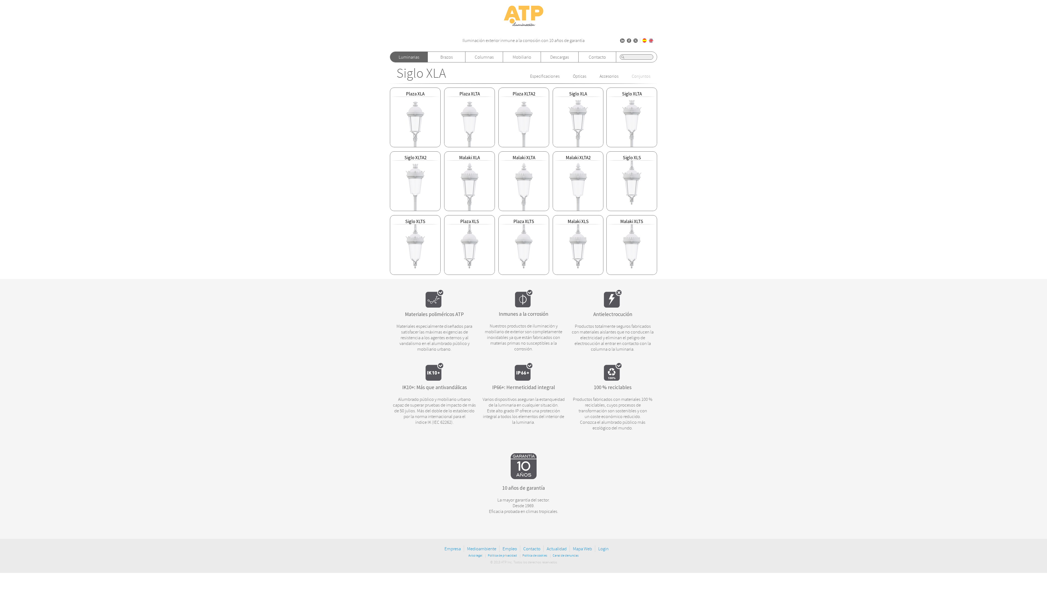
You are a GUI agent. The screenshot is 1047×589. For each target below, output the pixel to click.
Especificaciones (544, 76)
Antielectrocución (612, 314)
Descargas (559, 57)
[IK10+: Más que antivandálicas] (434, 379)
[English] (651, 40)
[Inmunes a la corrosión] (523, 306)
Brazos (446, 57)
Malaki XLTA (524, 158)
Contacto (597, 57)
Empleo (510, 549)
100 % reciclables (612, 387)
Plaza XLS (469, 221)
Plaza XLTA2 (524, 94)
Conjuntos (641, 76)
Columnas (484, 57)
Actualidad (557, 549)
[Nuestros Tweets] (635, 40)
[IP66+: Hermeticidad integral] (523, 379)
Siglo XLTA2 (415, 158)
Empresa (452, 549)
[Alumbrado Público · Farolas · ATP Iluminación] (523, 26)
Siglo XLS (632, 158)
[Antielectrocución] (613, 306)
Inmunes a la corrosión (523, 314)
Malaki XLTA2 (578, 158)
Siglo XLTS (415, 221)
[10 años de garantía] (524, 477)
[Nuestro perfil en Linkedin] (622, 40)
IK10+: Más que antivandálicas (434, 387)
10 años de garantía (523, 488)
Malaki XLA (469, 158)
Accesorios (609, 76)
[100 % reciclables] (613, 379)
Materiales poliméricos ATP (434, 314)
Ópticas (579, 76)
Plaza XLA (415, 94)
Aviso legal (475, 556)
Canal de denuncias (566, 556)
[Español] (644, 40)
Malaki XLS (578, 221)
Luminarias (409, 57)
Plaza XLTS (523, 221)
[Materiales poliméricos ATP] (434, 306)
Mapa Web (582, 549)
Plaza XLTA (469, 94)
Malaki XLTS (631, 221)
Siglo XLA (421, 73)
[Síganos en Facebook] (629, 40)
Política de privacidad (502, 556)
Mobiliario (522, 57)
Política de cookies (534, 556)
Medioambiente (481, 549)
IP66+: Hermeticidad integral (523, 387)
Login (603, 549)
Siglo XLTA (632, 94)
